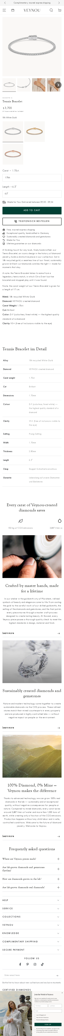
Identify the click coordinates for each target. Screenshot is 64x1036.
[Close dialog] (62, 993)
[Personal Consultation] (13, 10)
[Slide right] (59, 3)
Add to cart (32, 210)
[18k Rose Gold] (12, 154)
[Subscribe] (59, 975)
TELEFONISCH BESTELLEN (34, 221)
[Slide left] (5, 3)
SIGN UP (48, 1024)
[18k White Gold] (12, 131)
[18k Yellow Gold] (34, 131)
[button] (51, 10)
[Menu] (4, 10)
